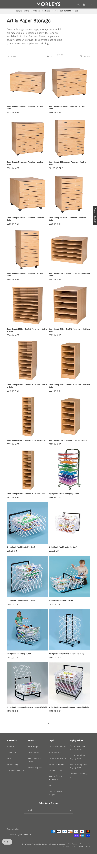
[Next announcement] (92, 11)
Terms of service (70, 846)
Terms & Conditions (57, 746)
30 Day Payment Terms (34, 760)
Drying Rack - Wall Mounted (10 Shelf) (21, 547)
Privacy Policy (55, 752)
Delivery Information (57, 758)
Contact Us (11, 752)
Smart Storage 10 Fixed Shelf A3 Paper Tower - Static (27, 440)
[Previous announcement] (5, 11)
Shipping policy (84, 846)
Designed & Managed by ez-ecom (53, 844)
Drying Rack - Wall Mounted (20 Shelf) (21, 600)
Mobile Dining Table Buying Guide (78, 766)
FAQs (9, 758)
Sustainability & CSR (15, 770)
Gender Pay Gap (55, 770)
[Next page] (56, 723)
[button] (6, 4)
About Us (11, 746)
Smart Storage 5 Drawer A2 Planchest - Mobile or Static (25, 219)
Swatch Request (35, 767)
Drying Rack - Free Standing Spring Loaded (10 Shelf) (27, 707)
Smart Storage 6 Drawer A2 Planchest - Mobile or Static (67, 219)
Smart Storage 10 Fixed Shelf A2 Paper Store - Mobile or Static (27, 386)
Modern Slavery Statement (55, 778)
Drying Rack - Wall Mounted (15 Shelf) (63, 547)
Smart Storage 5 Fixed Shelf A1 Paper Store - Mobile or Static (69, 274)
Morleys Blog (12, 764)
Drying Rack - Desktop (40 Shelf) (19, 654)
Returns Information (57, 764)
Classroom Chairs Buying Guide (77, 748)
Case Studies (33, 752)
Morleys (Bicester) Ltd (34, 844)
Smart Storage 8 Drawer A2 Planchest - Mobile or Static (25, 274)
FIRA (51, 785)
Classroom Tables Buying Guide (77, 757)
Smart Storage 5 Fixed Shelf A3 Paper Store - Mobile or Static (69, 386)
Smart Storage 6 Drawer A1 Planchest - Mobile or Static (67, 107)
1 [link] (41, 723)
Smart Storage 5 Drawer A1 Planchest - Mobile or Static (25, 107)
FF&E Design (33, 746)
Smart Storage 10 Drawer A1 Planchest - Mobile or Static (68, 163)
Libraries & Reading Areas (78, 775)
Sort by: (50, 56)
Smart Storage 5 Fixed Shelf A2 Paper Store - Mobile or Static (69, 330)
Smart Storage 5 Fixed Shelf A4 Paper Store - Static (68, 440)
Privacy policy (85, 844)
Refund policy (73, 844)
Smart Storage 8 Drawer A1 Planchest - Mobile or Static (25, 163)
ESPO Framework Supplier (56, 793)
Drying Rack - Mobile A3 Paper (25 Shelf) (64, 494)
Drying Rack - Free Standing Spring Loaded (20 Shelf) (69, 707)
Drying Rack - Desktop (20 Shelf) (61, 600)
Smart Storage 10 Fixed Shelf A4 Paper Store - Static (26, 494)
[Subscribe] (70, 810)
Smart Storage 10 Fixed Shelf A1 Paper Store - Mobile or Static (27, 330)
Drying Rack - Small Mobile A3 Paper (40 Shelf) (66, 654)
